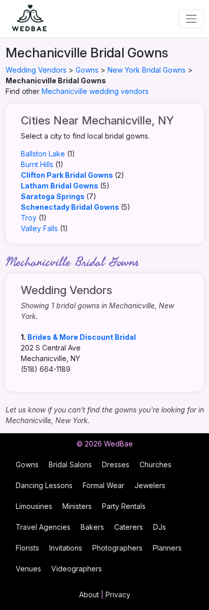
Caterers (128, 527)
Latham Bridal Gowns (59, 185)
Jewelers (149, 485)
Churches (155, 464)
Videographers (76, 568)
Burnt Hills (37, 164)
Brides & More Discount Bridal (81, 337)
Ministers (77, 506)
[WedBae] (25, 19)
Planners (167, 547)
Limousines (34, 506)
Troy (29, 217)
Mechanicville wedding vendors (95, 91)
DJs (159, 527)
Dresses (115, 464)
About (89, 594)
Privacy (118, 594)
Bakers (92, 527)
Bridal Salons (70, 464)
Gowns (87, 70)
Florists (27, 547)
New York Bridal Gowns (147, 70)
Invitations (65, 547)
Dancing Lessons (44, 485)
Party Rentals (124, 506)
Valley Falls (39, 228)
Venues (28, 568)
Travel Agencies (43, 527)
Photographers (117, 547)
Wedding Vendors (36, 70)
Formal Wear (103, 485)
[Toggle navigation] (191, 18)
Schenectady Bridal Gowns (70, 207)
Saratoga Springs (53, 196)
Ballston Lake (43, 153)
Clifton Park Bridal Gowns (67, 175)
